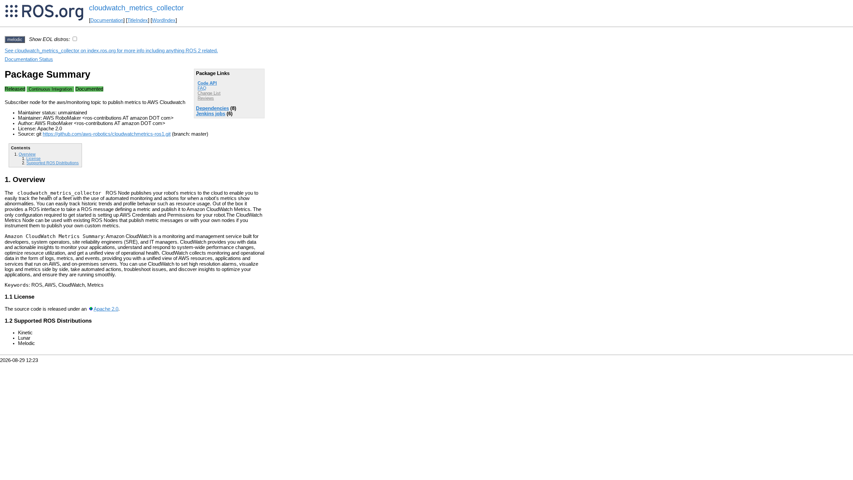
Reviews (206, 98)
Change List (209, 93)
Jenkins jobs (210, 113)
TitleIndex (137, 20)
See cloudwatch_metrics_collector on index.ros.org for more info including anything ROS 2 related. (111, 50)
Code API (207, 83)
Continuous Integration (50, 89)
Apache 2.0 (106, 309)
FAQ (202, 88)
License (33, 158)
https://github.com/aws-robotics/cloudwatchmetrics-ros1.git (107, 134)
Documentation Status (29, 59)
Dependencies (212, 108)
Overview (27, 154)
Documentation (106, 20)
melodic (14, 39)
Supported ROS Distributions (52, 163)
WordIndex (164, 20)
